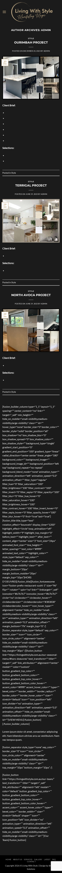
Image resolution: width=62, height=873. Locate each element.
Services (28, 859)
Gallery (38, 859)
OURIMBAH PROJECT (31, 42)
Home (8, 859)
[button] (4, 12)
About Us (17, 859)
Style (31, 38)
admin (46, 30)
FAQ (54, 859)
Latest (47, 859)
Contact (31, 861)
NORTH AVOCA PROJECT (31, 295)
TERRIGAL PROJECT (31, 185)
